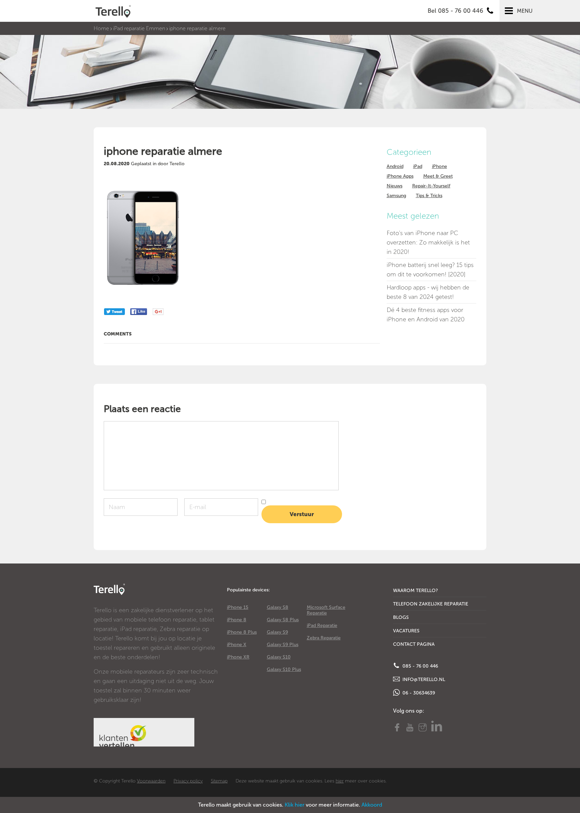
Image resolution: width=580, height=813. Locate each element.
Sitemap (219, 781)
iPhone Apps (400, 176)
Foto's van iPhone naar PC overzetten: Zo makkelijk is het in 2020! (428, 242)
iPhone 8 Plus (242, 632)
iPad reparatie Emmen (139, 28)
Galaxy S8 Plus (283, 620)
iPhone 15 (237, 607)
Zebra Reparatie (324, 638)
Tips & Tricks (429, 195)
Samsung (396, 195)
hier (340, 781)
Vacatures (406, 631)
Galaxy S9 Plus (282, 644)
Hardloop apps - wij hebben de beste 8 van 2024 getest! (428, 292)
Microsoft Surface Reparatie (326, 610)
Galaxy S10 (279, 657)
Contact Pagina (414, 644)
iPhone (439, 166)
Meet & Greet (438, 176)
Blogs (401, 617)
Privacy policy (188, 781)
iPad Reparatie (322, 625)
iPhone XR (238, 657)
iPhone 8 (236, 620)
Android (395, 166)
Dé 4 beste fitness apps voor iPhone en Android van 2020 (426, 314)
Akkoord (371, 805)
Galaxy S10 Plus (284, 669)
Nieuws (394, 186)
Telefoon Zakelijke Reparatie (430, 604)
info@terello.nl (423, 679)
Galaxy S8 (277, 607)
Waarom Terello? (415, 590)
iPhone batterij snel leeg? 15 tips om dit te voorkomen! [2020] (430, 269)
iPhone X (236, 644)
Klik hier (294, 805)
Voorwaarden (151, 781)
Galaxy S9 (277, 632)
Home (101, 28)
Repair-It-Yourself (431, 186)
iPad (417, 166)
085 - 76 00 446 (419, 666)
